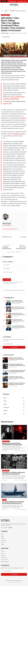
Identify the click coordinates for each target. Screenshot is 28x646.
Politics (2, 536)
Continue (8, 279)
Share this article (7, 236)
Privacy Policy (4, 557)
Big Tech (3, 542)
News (2, 534)
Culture (2, 538)
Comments (23, 236)
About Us (3, 551)
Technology (3, 540)
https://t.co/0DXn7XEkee (18, 96)
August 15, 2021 (7, 103)
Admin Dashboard (5, 561)
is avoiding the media (18, 133)
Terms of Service (4, 559)
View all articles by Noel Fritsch (10, 229)
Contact (2, 553)
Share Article (7, 36)
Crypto (2, 544)
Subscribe (15, 347)
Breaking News (7, 11)
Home (2, 10)
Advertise (3, 555)
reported (22, 118)
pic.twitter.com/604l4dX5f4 (10, 99)
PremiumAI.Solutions (16, 582)
